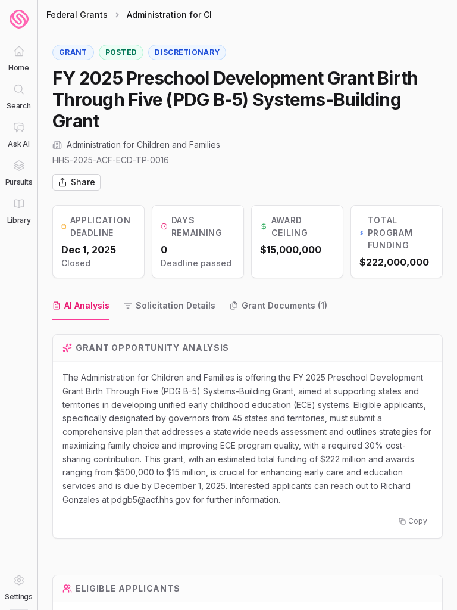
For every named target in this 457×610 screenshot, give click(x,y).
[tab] (80, 306)
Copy (417, 520)
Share (83, 182)
